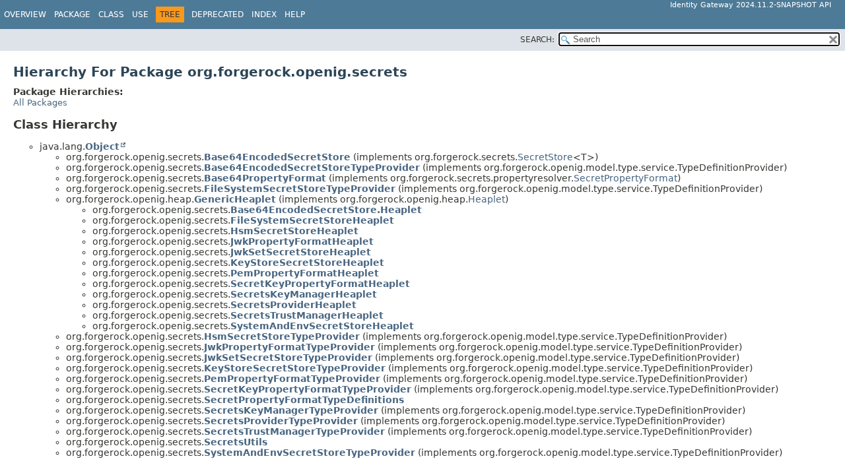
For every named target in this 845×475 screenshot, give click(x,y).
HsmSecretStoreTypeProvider (282, 336)
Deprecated (217, 14)
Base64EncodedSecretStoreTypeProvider (312, 167)
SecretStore (545, 157)
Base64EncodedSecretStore (277, 157)
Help (295, 14)
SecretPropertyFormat (625, 178)
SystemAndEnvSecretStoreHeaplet (322, 326)
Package (72, 14)
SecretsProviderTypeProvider (281, 421)
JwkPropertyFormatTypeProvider (289, 347)
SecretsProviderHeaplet (293, 305)
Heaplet (486, 199)
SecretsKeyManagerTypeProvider (291, 410)
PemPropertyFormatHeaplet (304, 273)
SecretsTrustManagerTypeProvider (294, 431)
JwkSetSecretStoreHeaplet (300, 252)
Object (102, 146)
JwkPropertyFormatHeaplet (302, 241)
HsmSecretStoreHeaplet (294, 231)
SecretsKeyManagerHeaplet (303, 294)
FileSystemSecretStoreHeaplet (312, 220)
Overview (25, 14)
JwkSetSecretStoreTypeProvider (288, 357)
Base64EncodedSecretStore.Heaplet (326, 210)
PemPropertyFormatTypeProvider (292, 378)
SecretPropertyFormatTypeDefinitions (304, 400)
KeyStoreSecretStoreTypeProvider (295, 368)
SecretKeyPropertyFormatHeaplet (320, 283)
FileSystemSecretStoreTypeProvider (299, 188)
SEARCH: (537, 39)
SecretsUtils (235, 442)
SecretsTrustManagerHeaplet (307, 315)
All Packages (40, 103)
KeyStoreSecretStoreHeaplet (307, 262)
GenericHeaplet (235, 199)
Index (264, 14)
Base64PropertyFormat (265, 178)
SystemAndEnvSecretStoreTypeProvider (309, 452)
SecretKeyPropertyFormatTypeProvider (307, 389)
